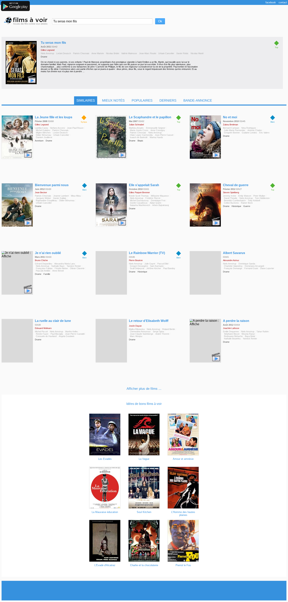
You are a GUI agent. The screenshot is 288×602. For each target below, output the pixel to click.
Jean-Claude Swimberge (141, 334)
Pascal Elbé (162, 263)
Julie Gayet (149, 263)
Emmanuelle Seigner (155, 128)
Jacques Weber (43, 198)
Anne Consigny (157, 130)
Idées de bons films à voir (144, 403)
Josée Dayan (135, 326)
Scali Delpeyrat (137, 268)
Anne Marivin (97, 53)
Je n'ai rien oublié (48, 253)
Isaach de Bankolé (139, 137)
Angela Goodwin (66, 336)
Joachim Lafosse (231, 328)
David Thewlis (230, 198)
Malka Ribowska (137, 329)
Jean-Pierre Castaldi (74, 334)
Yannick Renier (74, 266)
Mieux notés (113, 100)
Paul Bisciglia (57, 334)
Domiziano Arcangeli (254, 266)
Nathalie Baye (57, 266)
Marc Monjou (136, 336)
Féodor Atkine (61, 268)
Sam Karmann (157, 266)
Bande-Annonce (197, 100)
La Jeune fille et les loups (53, 117)
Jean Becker (41, 192)
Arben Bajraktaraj (160, 205)
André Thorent (162, 334)
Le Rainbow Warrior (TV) (147, 253)
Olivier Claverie (77, 268)
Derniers (167, 100)
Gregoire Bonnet (232, 132)
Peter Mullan (259, 196)
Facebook (270, 2)
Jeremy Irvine (229, 196)
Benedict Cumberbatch (235, 200)
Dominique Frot (158, 200)
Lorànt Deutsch (63, 53)
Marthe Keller (71, 331)
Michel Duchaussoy (139, 200)
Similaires (85, 100)
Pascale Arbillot (43, 271)
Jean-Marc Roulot (147, 53)
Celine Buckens (231, 203)
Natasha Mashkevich (140, 205)
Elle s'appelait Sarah (144, 185)
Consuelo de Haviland (46, 336)
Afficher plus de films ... (144, 389)
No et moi (230, 117)
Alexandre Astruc (231, 260)
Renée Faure (42, 334)
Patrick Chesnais (81, 53)
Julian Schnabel (136, 124)
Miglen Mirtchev (43, 132)
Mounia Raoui (248, 334)
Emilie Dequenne (231, 331)
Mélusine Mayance (160, 196)
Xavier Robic (182, 53)
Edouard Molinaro (43, 328)
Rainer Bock (247, 203)
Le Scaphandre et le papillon (150, 117)
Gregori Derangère (139, 266)
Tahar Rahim (262, 331)
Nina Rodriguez (248, 128)
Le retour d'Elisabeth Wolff (148, 320)
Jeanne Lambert (61, 196)
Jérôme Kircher (153, 268)
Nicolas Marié (197, 53)
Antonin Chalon (254, 130)
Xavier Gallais (59, 198)
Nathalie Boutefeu (232, 338)
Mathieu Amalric (136, 128)
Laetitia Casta (41, 128)
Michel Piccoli (41, 331)
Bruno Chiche (41, 260)
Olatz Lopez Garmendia (141, 135)
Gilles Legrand (47, 50)
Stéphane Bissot (231, 334)
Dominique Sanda (246, 263)
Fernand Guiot (251, 268)
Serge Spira (158, 331)
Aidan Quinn (155, 203)
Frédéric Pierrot (152, 198)
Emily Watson (244, 196)
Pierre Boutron (136, 260)
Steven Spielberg (231, 192)
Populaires (142, 100)
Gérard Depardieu (43, 263)
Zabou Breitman (230, 124)
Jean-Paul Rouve (75, 128)
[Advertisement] (144, 590)
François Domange (233, 268)
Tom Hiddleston (262, 198)
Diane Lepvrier (267, 268)
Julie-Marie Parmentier (234, 130)
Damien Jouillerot (44, 137)
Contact (283, 2)
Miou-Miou (76, 196)
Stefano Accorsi (57, 128)
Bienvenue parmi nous (52, 185)
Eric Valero (264, 132)
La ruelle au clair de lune (53, 320)
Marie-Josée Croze (139, 130)
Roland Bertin (168, 329)
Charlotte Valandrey (233, 266)
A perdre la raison (236, 320)
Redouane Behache (233, 336)
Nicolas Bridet (112, 53)
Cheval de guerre (235, 185)
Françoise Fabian (44, 268)
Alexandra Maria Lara (64, 263)
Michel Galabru (43, 130)
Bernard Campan (231, 128)
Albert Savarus (234, 253)
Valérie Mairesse (129, 53)
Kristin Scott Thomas (139, 196)
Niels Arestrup (47, 53)
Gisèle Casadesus (139, 203)
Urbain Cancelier (166, 53)
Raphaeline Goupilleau (46, 200)
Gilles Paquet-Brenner (139, 192)
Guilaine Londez (249, 132)
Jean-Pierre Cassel (164, 135)
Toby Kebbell (254, 200)
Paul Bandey (169, 268)
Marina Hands (156, 137)
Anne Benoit (58, 271)
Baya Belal (250, 336)
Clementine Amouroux (140, 331)
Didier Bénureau (43, 135)
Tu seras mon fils (53, 42)
